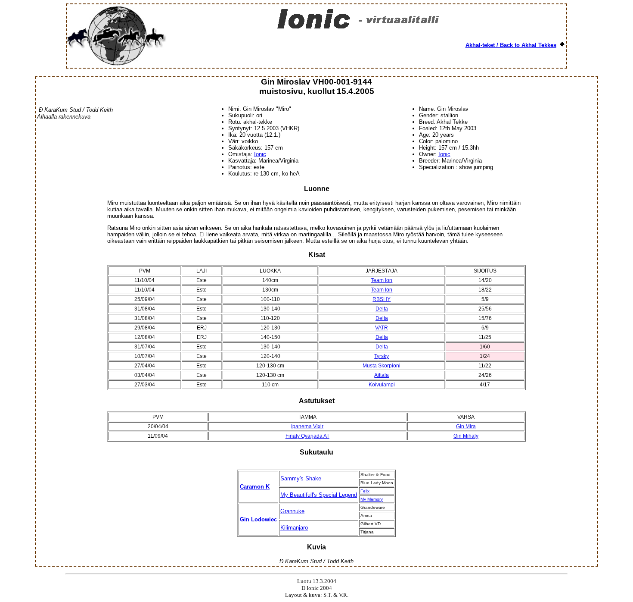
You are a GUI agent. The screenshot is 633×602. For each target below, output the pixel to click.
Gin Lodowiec (258, 519)
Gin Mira (466, 426)
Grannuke (292, 511)
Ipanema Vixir (307, 426)
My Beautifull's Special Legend (318, 495)
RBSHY (381, 299)
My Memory (371, 499)
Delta (381, 309)
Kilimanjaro (294, 527)
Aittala (381, 375)
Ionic (260, 154)
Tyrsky (381, 356)
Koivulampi (382, 385)
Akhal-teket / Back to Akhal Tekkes (510, 45)
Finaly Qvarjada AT (307, 436)
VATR (381, 328)
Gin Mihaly (465, 436)
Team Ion (381, 280)
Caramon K (255, 486)
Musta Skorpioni (381, 366)
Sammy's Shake (300, 478)
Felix (364, 491)
